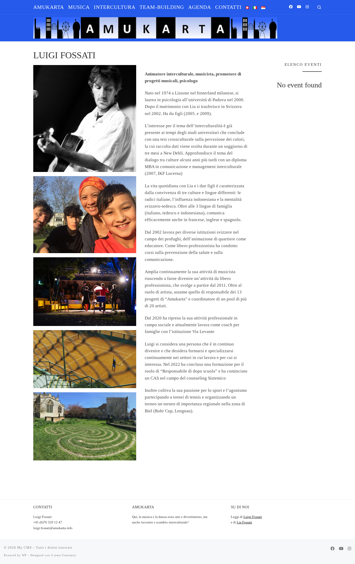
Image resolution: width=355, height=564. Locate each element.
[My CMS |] (155, 26)
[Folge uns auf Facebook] (291, 7)
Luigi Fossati (253, 517)
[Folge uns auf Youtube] (299, 7)
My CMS (24, 547)
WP (24, 555)
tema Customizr (65, 555)
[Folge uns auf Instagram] (307, 7)
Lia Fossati (244, 522)
